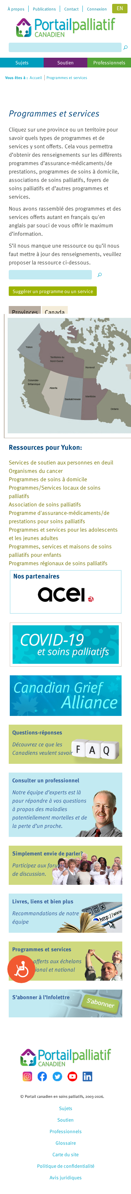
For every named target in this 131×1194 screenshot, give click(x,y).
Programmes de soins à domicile (48, 479)
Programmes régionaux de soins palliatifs (58, 563)
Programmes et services (41, 949)
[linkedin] (87, 1076)
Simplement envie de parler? (47, 853)
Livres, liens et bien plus (42, 901)
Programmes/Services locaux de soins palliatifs (55, 491)
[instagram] (27, 1076)
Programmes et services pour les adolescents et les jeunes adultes (63, 533)
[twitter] (57, 1076)
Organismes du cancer (36, 471)
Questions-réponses (37, 732)
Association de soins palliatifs (45, 504)
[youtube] (72, 1076)
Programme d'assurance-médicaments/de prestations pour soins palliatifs (59, 517)
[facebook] (42, 1076)
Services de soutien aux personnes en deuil (61, 462)
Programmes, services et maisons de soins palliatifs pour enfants (60, 550)
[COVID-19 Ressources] (65, 645)
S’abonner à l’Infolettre (41, 997)
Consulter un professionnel (45, 780)
